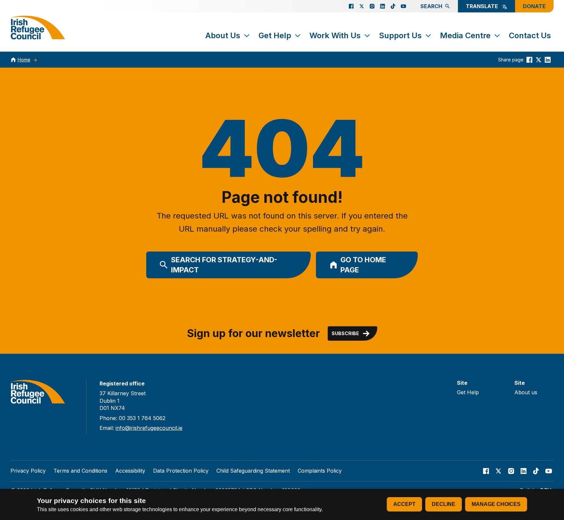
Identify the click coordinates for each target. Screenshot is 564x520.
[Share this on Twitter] (538, 59)
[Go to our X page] (362, 6)
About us (525, 392)
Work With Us (335, 35)
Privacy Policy (28, 470)
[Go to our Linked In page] (382, 6)
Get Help (274, 35)
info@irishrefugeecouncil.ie (149, 428)
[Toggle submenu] (247, 35)
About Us (222, 35)
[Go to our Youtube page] (403, 6)
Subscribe (345, 333)
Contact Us (530, 35)
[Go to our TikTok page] (393, 6)
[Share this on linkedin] (547, 59)
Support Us (400, 35)
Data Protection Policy (181, 470)
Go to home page (363, 264)
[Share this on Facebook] (529, 59)
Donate (534, 6)
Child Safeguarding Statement (253, 470)
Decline (443, 504)
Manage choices (496, 504)
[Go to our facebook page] (351, 6)
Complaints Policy (320, 470)
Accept (404, 504)
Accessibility (130, 470)
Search (431, 6)
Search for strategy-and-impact (224, 264)
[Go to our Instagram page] (372, 6)
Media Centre (465, 35)
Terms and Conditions (80, 470)
